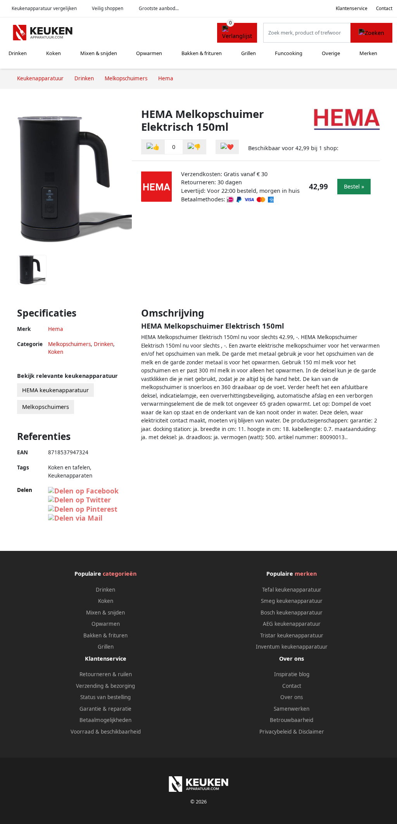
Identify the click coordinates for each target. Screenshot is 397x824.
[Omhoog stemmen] (153, 147)
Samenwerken (291, 708)
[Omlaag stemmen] (194, 147)
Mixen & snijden (98, 53)
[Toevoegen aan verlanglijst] (227, 147)
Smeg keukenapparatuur (292, 600)
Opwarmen (149, 53)
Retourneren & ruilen (105, 674)
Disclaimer (311, 731)
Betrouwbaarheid (291, 720)
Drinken (18, 53)
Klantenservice (352, 8)
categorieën (119, 573)
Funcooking (288, 53)
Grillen (248, 53)
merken (306, 573)
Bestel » (354, 186)
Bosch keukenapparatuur (292, 612)
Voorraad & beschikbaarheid (106, 731)
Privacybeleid (275, 731)
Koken (53, 53)
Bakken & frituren (201, 53)
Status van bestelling (105, 697)
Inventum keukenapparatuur (292, 646)
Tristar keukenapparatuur (291, 635)
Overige (331, 53)
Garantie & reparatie (105, 708)
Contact (384, 8)
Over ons (291, 697)
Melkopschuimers (69, 344)
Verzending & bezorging (105, 685)
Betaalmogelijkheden (105, 720)
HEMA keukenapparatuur (55, 390)
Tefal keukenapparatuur (291, 589)
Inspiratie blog (291, 674)
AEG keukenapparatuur (292, 623)
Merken (368, 53)
